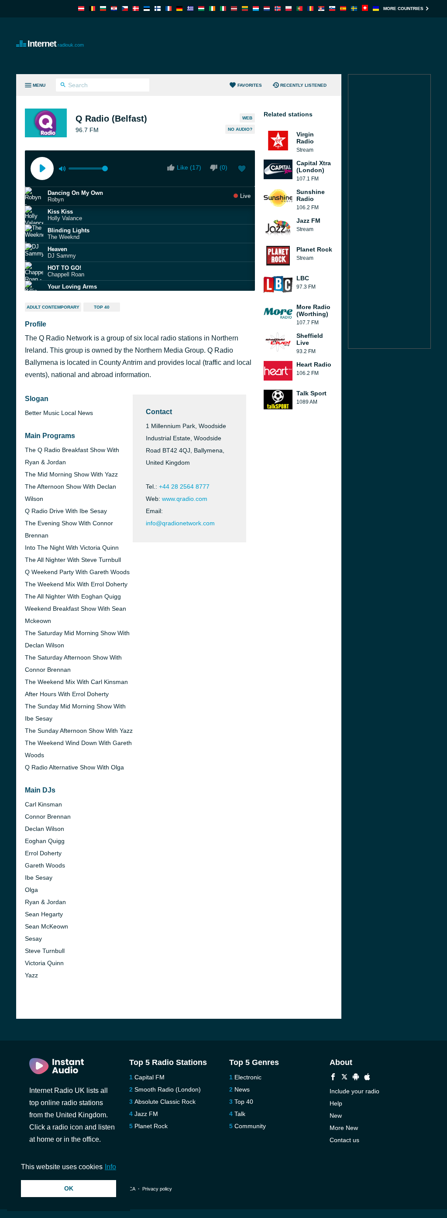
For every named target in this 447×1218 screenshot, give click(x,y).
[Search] (63, 86)
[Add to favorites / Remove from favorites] (241, 169)
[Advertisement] (272, 45)
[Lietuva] (245, 8)
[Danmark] (136, 8)
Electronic (247, 1077)
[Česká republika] (125, 8)
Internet (56, 43)
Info (110, 1166)
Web (247, 118)
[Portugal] (299, 8)
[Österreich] (81, 8)
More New (344, 1127)
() (223, 167)
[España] (343, 8)
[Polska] (288, 8)
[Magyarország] (201, 8)
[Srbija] (321, 8)
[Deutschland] (179, 8)
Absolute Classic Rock (165, 1101)
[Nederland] (267, 8)
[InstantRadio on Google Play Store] (355, 1078)
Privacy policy (157, 1188)
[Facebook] (333, 1078)
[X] (344, 1078)
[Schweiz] (365, 8)
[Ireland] (212, 8)
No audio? (240, 129)
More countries (403, 8)
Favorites (249, 85)
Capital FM (149, 1077)
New (336, 1115)
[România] (310, 8)
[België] (92, 8)
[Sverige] (354, 8)
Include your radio (354, 1091)
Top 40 (102, 307)
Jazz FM (146, 1113)
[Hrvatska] (114, 8)
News (242, 1089)
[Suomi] (158, 8)
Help (336, 1103)
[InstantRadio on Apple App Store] (367, 1078)
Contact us (344, 1139)
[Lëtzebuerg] (256, 8)
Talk (239, 1113)
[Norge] (278, 8)
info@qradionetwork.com (180, 523)
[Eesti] (147, 8)
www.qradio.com (184, 498)
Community (250, 1126)
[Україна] (376, 8)
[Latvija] (234, 8)
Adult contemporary (53, 307)
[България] (103, 8)
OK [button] (68, 1188)
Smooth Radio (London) (167, 1089)
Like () (189, 167)
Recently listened (303, 85)
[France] (168, 8)
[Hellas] (190, 8)
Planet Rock (151, 1126)
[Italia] (223, 8)
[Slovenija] (332, 8)
